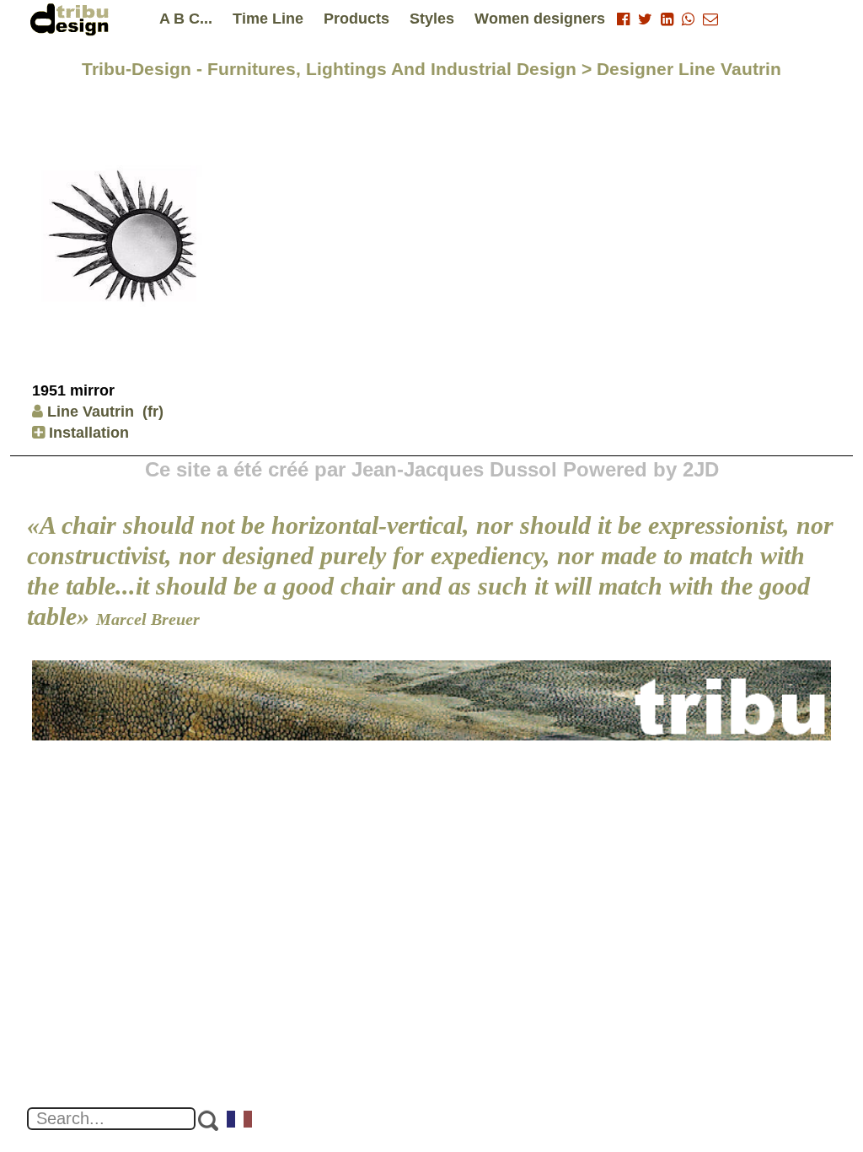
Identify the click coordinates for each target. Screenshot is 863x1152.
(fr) (152, 411)
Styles (432, 18)
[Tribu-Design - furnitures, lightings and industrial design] (72, 19)
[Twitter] (645, 19)
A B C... (185, 18)
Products (356, 18)
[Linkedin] (667, 19)
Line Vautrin (90, 411)
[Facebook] (623, 19)
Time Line (268, 18)
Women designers (539, 18)
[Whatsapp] (688, 19)
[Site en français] (240, 1120)
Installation (87, 432)
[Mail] (710, 19)
